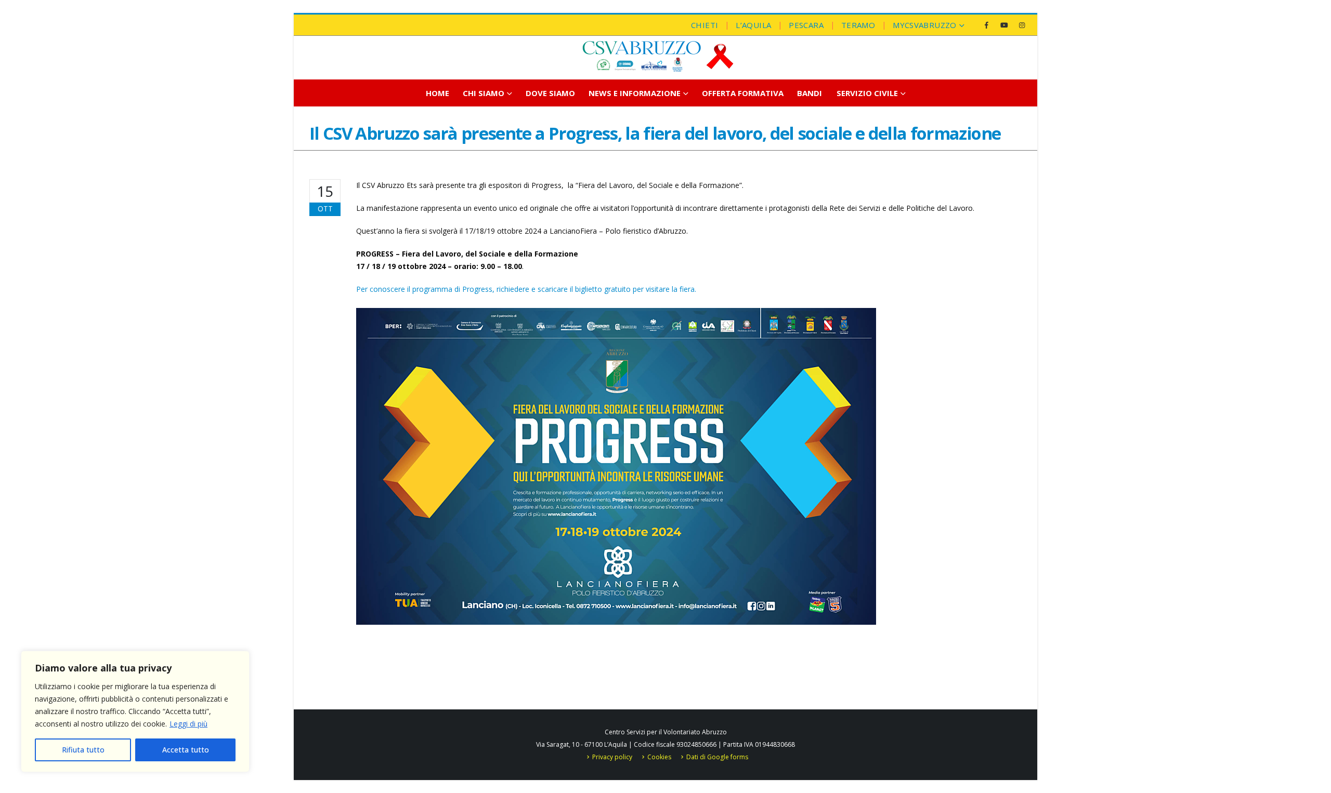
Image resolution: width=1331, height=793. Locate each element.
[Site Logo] (658, 56)
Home (437, 93)
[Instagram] (1021, 25)
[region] (135, 711)
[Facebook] (986, 25)
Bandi (809, 93)
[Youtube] (1004, 25)
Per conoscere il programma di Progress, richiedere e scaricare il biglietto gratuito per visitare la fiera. (526, 289)
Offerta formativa (743, 93)
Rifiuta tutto (83, 750)
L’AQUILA (753, 25)
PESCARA (806, 25)
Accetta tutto (185, 750)
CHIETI (704, 25)
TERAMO (858, 25)
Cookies (659, 756)
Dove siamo (550, 93)
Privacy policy (612, 756)
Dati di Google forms (717, 756)
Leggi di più (188, 724)
